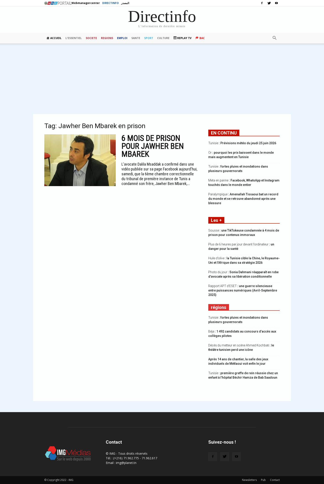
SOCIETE (91, 38)
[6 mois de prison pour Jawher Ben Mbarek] (80, 160)
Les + (216, 220)
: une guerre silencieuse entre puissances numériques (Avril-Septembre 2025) (242, 290)
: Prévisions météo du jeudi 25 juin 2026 (242, 143)
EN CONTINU (224, 133)
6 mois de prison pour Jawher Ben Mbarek (152, 146)
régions (218, 307)
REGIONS (107, 38)
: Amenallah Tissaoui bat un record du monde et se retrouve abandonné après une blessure (243, 198)
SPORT (148, 38)
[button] (274, 38)
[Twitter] (269, 3)
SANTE (135, 38)
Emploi (122, 38)
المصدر (125, 3)
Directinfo (110, 3)
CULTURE (163, 38)
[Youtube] (276, 3)
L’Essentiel (73, 38)
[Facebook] (262, 3)
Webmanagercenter (85, 3)
